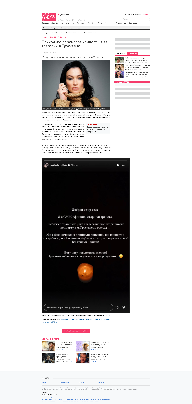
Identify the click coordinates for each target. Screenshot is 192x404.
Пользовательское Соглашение (50, 401)
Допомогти (65, 14)
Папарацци (55, 28)
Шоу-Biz (54, 23)
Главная (45, 23)
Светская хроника (67, 28)
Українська (146, 14)
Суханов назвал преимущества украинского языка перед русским (63, 357)
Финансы (101, 382)
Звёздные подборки (73, 33)
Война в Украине (56, 33)
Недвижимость (65, 382)
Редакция (54, 398)
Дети (100, 23)
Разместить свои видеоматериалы (84, 399)
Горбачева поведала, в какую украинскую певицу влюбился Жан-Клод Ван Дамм (137, 60)
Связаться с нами (69, 399)
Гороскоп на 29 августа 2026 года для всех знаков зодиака (100, 344)
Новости (46, 28)
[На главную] (72, 19)
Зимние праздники (90, 33)
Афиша (44, 382)
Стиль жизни (121, 23)
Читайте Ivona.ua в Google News (76, 331)
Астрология (60, 349)
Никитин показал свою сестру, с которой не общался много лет (99, 356)
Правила (61, 399)
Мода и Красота (68, 23)
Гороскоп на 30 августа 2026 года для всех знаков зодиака (65, 344)
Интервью (78, 28)
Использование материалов (102, 399)
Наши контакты (46, 398)
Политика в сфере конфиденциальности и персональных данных (76, 401)
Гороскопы (133, 23)
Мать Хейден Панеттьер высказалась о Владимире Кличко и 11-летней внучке (137, 67)
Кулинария (108, 23)
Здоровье (81, 23)
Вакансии (97, 401)
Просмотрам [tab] (132, 53)
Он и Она (91, 23)
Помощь (55, 399)
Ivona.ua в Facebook (47, 399)
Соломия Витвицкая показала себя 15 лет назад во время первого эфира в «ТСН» (136, 74)
